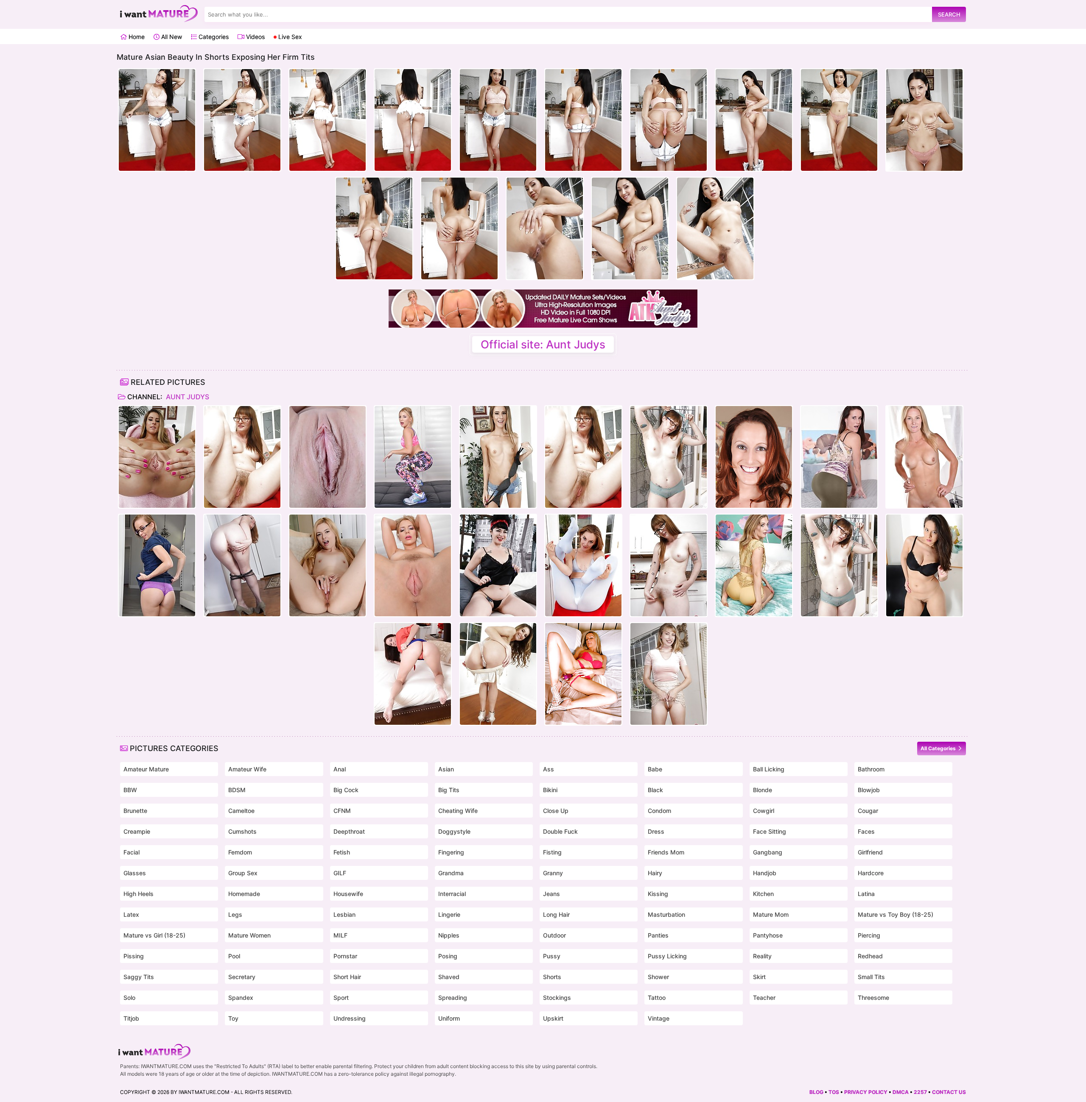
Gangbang (767, 852)
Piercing (869, 935)
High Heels (138, 893)
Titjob (131, 1018)
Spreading (452, 997)
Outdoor (554, 935)
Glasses (134, 873)
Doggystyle (454, 831)
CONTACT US (949, 1092)
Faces (866, 831)
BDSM (237, 789)
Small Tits (871, 976)
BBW (130, 789)
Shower (658, 976)
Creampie (136, 831)
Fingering (451, 852)
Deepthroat (349, 831)
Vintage (658, 1018)
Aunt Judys (186, 396)
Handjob (764, 873)
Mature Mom (771, 914)
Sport (341, 997)
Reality (762, 956)
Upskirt (553, 1018)
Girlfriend (870, 852)
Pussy (551, 956)
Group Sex (243, 873)
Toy (233, 1018)
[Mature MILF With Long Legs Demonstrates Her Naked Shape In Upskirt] (839, 457)
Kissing (658, 893)
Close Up (555, 810)
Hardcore (871, 873)
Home (136, 36)
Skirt (759, 976)
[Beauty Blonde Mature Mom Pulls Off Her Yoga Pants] (413, 457)
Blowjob (869, 789)
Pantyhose (768, 935)
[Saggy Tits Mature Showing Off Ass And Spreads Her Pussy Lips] (498, 565)
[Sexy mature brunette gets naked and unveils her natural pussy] (924, 565)
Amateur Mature (146, 769)
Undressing (349, 1018)
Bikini (550, 789)
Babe (655, 769)
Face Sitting (769, 831)
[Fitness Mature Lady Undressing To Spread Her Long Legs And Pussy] (924, 457)
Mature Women (249, 935)
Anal (339, 769)
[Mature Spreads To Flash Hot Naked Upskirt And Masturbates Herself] (413, 674)
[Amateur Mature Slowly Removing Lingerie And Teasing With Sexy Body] (157, 565)
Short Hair (347, 976)
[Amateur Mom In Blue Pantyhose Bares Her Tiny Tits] (583, 565)
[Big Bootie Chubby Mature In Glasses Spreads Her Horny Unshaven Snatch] (668, 457)
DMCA (901, 1092)
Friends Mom (666, 852)
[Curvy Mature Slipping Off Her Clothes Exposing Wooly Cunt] (242, 457)
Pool (234, 956)
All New (171, 36)
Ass (548, 769)
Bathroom (871, 769)
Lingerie (449, 914)
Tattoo (657, 997)
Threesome (873, 997)
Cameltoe (241, 810)
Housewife (348, 893)
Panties (658, 935)
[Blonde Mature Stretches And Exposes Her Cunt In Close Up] (327, 457)
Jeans (551, 893)
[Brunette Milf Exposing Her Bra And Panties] (754, 457)
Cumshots (242, 831)
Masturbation (666, 914)
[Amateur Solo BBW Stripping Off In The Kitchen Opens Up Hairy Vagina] (668, 565)
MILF (340, 935)
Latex (131, 914)
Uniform (449, 1018)
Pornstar (345, 956)
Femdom (240, 852)
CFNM (342, 810)
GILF (339, 873)
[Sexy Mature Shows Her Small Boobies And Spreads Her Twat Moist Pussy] (327, 565)
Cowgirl (763, 810)
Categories (213, 36)
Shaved (448, 976)
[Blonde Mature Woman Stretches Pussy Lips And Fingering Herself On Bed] (754, 565)
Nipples (448, 935)
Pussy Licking (667, 956)
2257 (920, 1092)
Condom (659, 810)
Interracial (452, 893)
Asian (446, 769)
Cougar (868, 810)
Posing (447, 956)
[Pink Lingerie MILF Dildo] (583, 674)
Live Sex (289, 36)
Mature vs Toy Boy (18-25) (895, 914)
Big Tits (448, 789)
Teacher (764, 997)
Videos (254, 36)
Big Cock (345, 789)
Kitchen (763, 893)
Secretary (241, 976)
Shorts (552, 976)
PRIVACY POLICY (865, 1092)
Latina (866, 893)
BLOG (816, 1092)
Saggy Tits (138, 976)
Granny (553, 873)
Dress (656, 831)
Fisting (552, 852)
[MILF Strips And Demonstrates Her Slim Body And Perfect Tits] (668, 674)
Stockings (557, 997)
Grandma (451, 873)
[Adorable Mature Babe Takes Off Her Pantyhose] (242, 565)
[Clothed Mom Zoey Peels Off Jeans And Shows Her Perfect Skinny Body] (157, 457)
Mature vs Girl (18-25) (154, 935)
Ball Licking (768, 769)
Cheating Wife (458, 810)
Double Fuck (560, 831)
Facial (131, 852)
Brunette (135, 810)
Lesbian (344, 914)
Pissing (133, 956)
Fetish (341, 852)
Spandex (240, 997)
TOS (833, 1092)
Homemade (244, 893)
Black (655, 789)
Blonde (762, 789)
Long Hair (556, 914)
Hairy (655, 873)
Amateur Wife (247, 769)
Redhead (870, 956)
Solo (129, 997)
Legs (235, 914)
